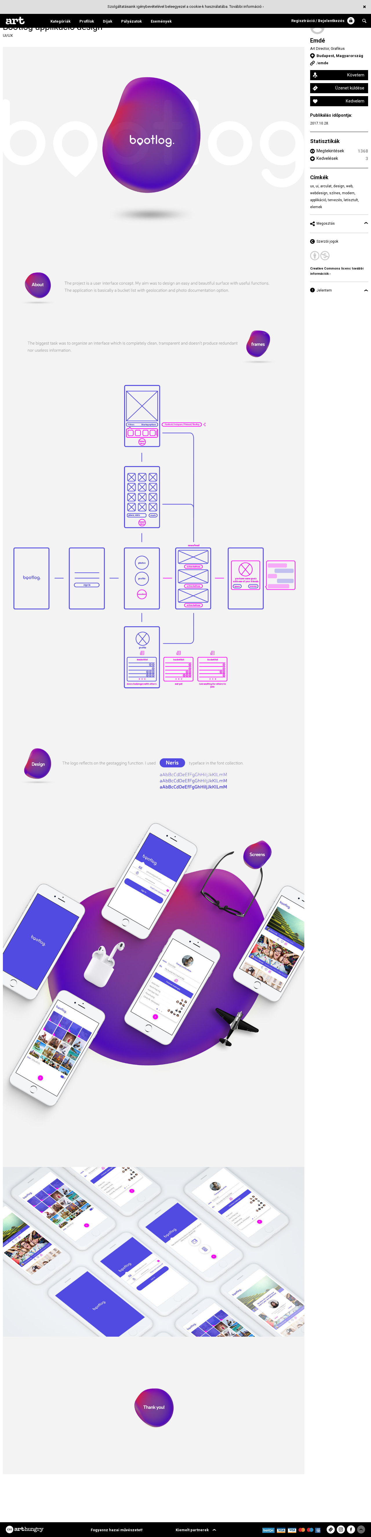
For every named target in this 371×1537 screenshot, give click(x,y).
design (338, 186)
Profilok (86, 21)
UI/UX (8, 35)
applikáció (318, 200)
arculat (326, 186)
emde (323, 63)
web (349, 186)
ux (312, 186)
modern (348, 193)
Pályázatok (131, 21)
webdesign (319, 193)
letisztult (351, 200)
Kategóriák (60, 21)
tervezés (335, 200)
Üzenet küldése (349, 88)
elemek (316, 207)
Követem (355, 75)
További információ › (246, 6)
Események (161, 21)
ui (317, 186)
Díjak (107, 21)
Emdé (317, 40)
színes (334, 193)
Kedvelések (327, 158)
